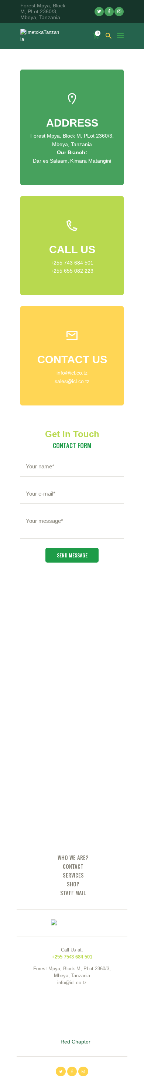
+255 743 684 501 (72, 263)
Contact (73, 866)
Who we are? (73, 857)
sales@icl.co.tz (72, 381)
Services (73, 875)
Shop (73, 884)
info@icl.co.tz (72, 373)
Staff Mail (73, 893)
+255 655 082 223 (72, 271)
